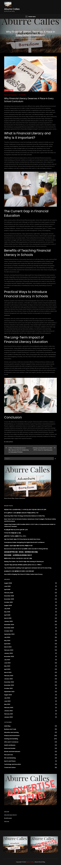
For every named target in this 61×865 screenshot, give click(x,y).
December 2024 (9, 624)
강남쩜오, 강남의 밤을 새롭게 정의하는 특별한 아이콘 (18, 545)
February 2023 (8, 675)
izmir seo (6, 821)
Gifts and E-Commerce (11, 742)
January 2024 (8, 653)
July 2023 (7, 660)
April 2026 (7, 589)
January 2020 (8, 717)
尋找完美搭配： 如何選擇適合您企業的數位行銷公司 (18, 555)
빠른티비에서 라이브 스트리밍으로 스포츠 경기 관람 (18, 558)
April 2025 (7, 615)
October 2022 (8, 688)
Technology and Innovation (12, 764)
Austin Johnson (9, 441)
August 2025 (8, 605)
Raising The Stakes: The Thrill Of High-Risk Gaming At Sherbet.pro (24, 561)
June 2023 (7, 663)
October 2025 (8, 602)
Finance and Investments (10, 95)
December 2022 (9, 682)
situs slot (6, 811)
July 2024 (7, 637)
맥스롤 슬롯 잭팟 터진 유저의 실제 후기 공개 (16, 529)
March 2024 (7, 647)
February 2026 (8, 593)
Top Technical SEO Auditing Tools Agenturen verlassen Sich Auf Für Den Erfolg (27, 568)
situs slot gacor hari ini (10, 815)
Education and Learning (11, 732)
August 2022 (8, 695)
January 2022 (8, 711)
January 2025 (8, 621)
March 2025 (7, 618)
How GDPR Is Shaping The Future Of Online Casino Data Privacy (23, 574)
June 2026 (7, 586)
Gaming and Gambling (11, 739)
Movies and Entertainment (12, 751)
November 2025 (9, 599)
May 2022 (7, 704)
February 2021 (8, 714)
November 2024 (9, 628)
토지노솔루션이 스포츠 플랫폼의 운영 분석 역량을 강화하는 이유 (21, 513)
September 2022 (9, 691)
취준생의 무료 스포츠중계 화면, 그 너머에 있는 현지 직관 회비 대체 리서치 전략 (25, 509)
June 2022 (7, 701)
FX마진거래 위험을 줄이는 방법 (12, 533)
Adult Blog (7, 726)
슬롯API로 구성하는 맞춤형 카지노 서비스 (15, 536)
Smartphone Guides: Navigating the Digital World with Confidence (24, 542)
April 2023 (7, 669)
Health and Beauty (9, 745)
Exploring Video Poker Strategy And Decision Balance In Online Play (24, 516)
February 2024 (8, 650)
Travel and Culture (10, 767)
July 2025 (7, 608)
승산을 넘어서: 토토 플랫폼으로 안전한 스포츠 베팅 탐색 (19, 571)
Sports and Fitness (10, 761)
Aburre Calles (12, 9)
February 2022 (8, 707)
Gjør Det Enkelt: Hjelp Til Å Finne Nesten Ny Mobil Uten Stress (22, 539)
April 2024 (7, 644)
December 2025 (9, 596)
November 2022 (9, 685)
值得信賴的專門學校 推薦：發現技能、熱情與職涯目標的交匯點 (21, 552)
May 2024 (7, 640)
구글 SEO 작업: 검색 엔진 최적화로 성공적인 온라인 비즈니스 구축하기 (23, 565)
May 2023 (7, 666)
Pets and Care (8, 755)
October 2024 (8, 631)
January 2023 (8, 679)
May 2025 (7, 612)
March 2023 (7, 672)
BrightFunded (8, 818)
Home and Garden (9, 748)
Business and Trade (10, 729)
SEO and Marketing (10, 758)
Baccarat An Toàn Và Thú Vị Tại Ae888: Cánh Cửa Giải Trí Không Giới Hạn (26, 549)
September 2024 (9, 634)
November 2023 (9, 656)
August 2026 (8, 583)
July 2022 (7, 698)
